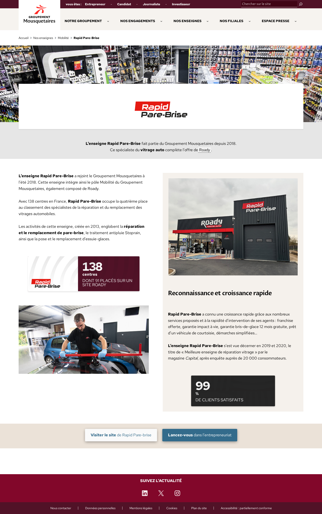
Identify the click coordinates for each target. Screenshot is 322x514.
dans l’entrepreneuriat (199, 434)
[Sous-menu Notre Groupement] (108, 21)
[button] (137, 21)
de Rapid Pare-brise (121, 434)
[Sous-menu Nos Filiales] (250, 21)
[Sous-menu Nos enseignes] (208, 21)
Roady (204, 149)
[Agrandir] (143, 311)
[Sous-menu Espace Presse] (296, 21)
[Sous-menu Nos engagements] (161, 21)
